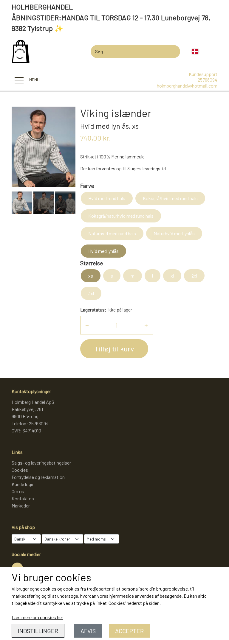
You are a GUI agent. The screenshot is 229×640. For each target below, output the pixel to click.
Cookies (20, 470)
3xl (91, 293)
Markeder (21, 505)
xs (90, 275)
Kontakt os (23, 498)
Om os (18, 491)
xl (172, 275)
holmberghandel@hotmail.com (187, 85)
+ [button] (146, 324)
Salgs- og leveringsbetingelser (41, 462)
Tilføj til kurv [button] (114, 348)
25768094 (207, 79)
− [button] (87, 324)
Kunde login (23, 484)
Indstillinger (38, 630)
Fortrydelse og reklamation (38, 477)
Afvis (88, 630)
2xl (194, 275)
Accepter (129, 630)
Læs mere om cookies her (37, 617)
